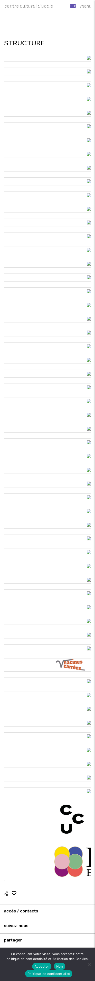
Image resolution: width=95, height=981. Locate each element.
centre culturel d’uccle (28, 6)
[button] (73, 6)
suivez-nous (16, 926)
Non (59, 966)
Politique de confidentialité (49, 974)
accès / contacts (21, 911)
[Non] (88, 964)
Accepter (42, 966)
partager (13, 940)
